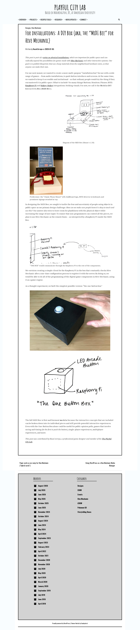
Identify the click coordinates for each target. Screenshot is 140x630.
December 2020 (44, 560)
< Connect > (83, 19)
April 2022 (42, 551)
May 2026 (42, 499)
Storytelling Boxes (84, 512)
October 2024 (43, 516)
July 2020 (41, 568)
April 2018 (42, 603)
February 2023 (43, 547)
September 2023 (44, 538)
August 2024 (43, 520)
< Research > (58, 19)
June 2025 (42, 507)
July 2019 (41, 595)
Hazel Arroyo (37, 49)
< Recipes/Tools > (45, 19)
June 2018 (42, 599)
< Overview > (22, 19)
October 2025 (43, 503)
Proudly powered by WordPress (61, 623)
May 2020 (42, 573)
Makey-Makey (47, 85)
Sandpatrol (84, 623)
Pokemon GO (82, 507)
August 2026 (43, 485)
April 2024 (42, 534)
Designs (28, 28)
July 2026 (41, 490)
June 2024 (42, 525)
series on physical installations (56, 57)
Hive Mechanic (36, 28)
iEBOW (80, 503)
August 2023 (43, 542)
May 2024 (42, 529)
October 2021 (43, 555)
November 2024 (44, 512)
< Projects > (33, 19)
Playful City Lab (70, 7)
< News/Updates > (71, 19)
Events (80, 494)
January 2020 (43, 586)
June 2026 (42, 494)
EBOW (80, 490)
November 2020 (44, 564)
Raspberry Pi (31, 85)
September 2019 (44, 590)
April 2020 (42, 577)
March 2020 (42, 582)
